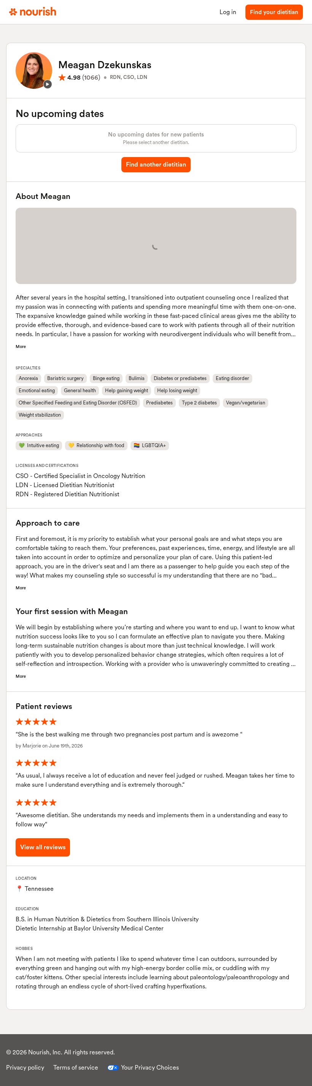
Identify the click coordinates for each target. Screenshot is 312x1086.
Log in (228, 12)
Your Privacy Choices (150, 1067)
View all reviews (42, 847)
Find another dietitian (156, 164)
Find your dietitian (274, 12)
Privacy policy (25, 1067)
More (21, 346)
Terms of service (75, 1067)
